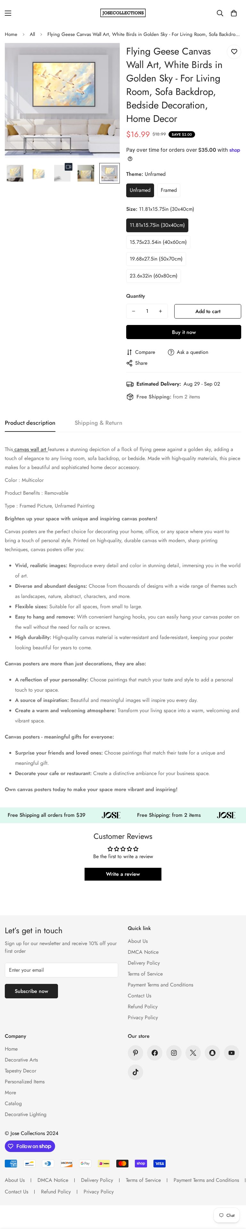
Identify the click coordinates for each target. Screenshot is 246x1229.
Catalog (13, 1103)
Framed (169, 190)
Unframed (140, 190)
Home (11, 34)
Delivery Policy (144, 963)
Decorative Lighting (25, 1114)
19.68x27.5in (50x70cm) (156, 258)
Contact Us (139, 995)
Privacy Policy (143, 1017)
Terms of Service (145, 973)
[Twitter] (193, 1053)
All (32, 34)
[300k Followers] (154, 1053)
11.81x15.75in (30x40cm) (157, 225)
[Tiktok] (135, 1072)
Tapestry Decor (20, 1070)
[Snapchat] (212, 1053)
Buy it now (184, 332)
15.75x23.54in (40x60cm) (158, 242)
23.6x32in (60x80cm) (153, 275)
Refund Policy (143, 1006)
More (10, 1092)
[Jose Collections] (123, 13)
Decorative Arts (21, 1059)
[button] (233, 13)
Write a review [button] (123, 874)
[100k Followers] (174, 1053)
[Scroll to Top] (233, 1194)
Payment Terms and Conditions (160, 984)
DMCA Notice (143, 952)
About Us (138, 941)
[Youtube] (231, 1053)
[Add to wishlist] (234, 52)
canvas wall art (30, 449)
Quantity (135, 296)
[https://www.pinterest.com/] (135, 1053)
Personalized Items (25, 1081)
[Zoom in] (106, 56)
